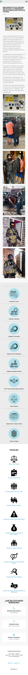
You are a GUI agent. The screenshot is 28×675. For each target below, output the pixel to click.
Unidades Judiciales (14, 319)
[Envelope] (9, 663)
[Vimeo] (17, 663)
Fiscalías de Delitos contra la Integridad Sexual (14, 562)
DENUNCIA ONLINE (14, 624)
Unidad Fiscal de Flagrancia (14, 354)
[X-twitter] (13, 663)
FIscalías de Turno (14, 301)
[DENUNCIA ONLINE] (14, 621)
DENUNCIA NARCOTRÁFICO (14, 611)
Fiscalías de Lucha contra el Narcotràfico (14, 519)
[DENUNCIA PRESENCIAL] (14, 635)
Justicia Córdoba (14, 441)
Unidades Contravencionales (14, 371)
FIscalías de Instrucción (14, 478)
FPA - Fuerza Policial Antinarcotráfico (14, 389)
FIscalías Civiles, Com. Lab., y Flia (14, 491)
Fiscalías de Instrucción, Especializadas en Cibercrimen (14, 591)
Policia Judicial (14, 406)
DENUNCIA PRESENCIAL (14, 637)
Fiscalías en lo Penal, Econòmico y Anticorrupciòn (14, 533)
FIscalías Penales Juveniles (14, 505)
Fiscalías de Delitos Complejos (14, 577)
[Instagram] (19, 663)
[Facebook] (11, 663)
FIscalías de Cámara (14, 464)
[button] (26, 1)
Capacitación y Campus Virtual (14, 423)
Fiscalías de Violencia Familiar (14, 548)
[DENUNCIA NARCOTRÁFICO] (14, 608)
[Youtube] (15, 663)
